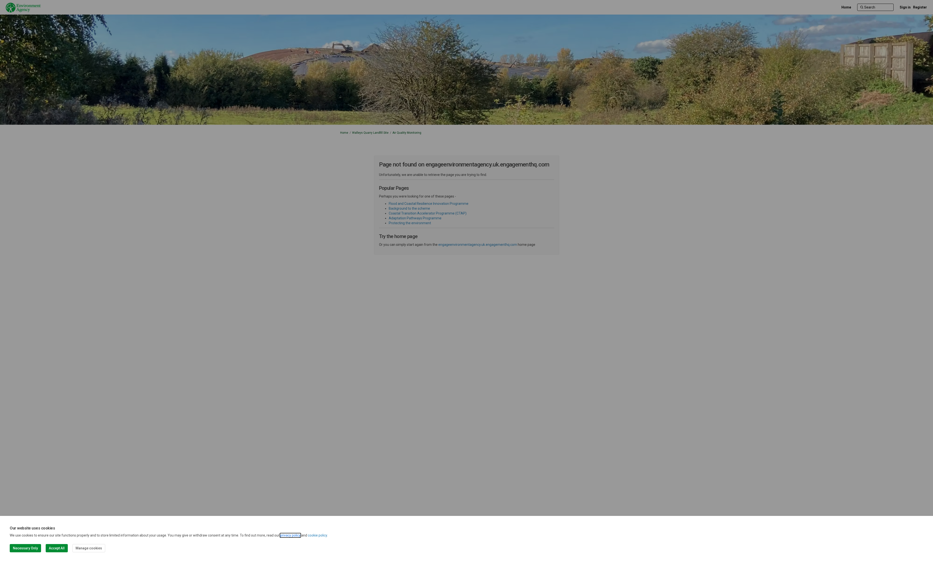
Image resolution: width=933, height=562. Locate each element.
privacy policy (290, 535)
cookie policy (317, 535)
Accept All (57, 548)
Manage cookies (89, 548)
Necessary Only (25, 548)
